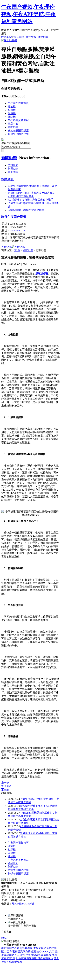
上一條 (5, 782)
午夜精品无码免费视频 (23, 951)
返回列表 (6, 786)
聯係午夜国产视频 (18, 134)
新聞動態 (13, 127)
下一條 (5, 789)
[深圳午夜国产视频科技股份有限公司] (9, 40)
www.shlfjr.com (18, 230)
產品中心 (13, 123)
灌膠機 (12, 113)
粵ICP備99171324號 (23, 903)
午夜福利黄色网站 (18, 120)
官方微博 (31, 37)
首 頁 (17, 250)
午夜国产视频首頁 (18, 103)
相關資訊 (7, 179)
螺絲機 (12, 116)
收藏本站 (6, 37)
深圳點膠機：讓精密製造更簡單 (26, 210)
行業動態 (13, 168)
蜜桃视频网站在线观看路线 (35, 955)
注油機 (12, 106)
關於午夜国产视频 (18, 130)
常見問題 (19, 37)
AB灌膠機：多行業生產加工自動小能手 (30, 199)
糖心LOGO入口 (45, 951)
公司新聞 (13, 165)
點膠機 (12, 110)
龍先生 (5, 937)
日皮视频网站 (45, 958)
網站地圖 (43, 37)
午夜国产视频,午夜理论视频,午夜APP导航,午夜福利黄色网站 (28, 14)
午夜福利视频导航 (22, 948)
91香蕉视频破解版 (26, 958)
